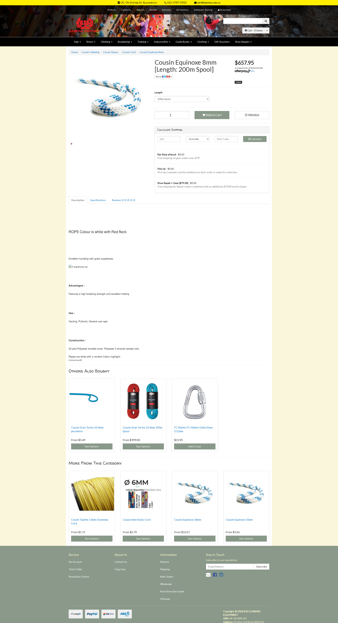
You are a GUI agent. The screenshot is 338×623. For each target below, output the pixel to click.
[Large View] (77, 151)
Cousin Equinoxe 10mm (239, 519)
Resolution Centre (79, 576)
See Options (92, 446)
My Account (75, 561)
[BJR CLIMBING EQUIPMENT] (85, 22)
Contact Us (126, 10)
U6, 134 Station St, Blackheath (138, 2)
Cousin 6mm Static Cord (137, 519)
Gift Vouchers (182, 10)
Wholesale (166, 583)
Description (77, 200)
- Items (255, 30)
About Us (140, 10)
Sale (76, 41)
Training (142, 41)
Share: (159, 76)
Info (252, 71)
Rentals (153, 10)
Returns (164, 561)
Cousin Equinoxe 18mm (187, 519)
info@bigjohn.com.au (208, 2)
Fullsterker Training (203, 10)
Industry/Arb (161, 41)
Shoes (90, 41)
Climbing (106, 41)
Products (112, 10)
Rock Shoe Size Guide (172, 591)
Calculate (256, 138)
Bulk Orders (166, 576)
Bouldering (124, 41)
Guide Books (183, 41)
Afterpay (165, 598)
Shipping (165, 569)
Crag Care (120, 569)
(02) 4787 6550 (176, 2)
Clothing (202, 41)
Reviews (117, 200)
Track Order (75, 569)
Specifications (98, 200)
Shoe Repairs (242, 41)
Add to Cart (213, 115)
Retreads (166, 10)
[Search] (265, 21)
